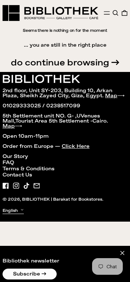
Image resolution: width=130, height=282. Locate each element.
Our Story (15, 156)
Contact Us (17, 175)
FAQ (8, 162)
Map (111, 96)
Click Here (76, 146)
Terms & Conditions (29, 169)
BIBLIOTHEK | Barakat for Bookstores (62, 199)
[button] (115, 13)
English (11, 210)
